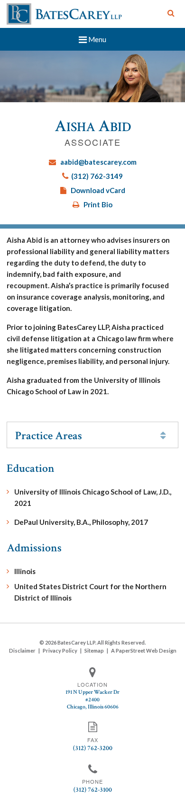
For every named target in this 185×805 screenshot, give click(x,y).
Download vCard (98, 190)
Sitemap (94, 650)
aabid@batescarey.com (98, 162)
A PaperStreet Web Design (143, 650)
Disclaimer (22, 650)
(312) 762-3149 (97, 176)
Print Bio (97, 204)
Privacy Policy (60, 650)
